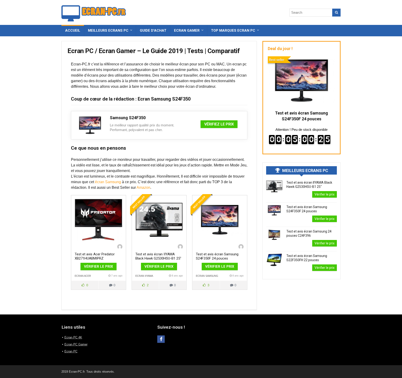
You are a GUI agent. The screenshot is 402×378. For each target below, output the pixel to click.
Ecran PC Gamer (75, 344)
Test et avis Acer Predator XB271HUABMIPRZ (95, 256)
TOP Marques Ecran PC (233, 30)
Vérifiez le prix (219, 124)
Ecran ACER (83, 275)
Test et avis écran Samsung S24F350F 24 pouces (217, 256)
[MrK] (119, 247)
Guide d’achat (153, 30)
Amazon (143, 187)
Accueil (72, 30)
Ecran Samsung (207, 275)
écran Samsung (108, 182)
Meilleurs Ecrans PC (108, 30)
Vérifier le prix (98, 266)
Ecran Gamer (187, 30)
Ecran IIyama (144, 275)
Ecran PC (70, 351)
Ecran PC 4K (73, 337)
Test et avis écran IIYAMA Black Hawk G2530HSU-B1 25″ (158, 256)
